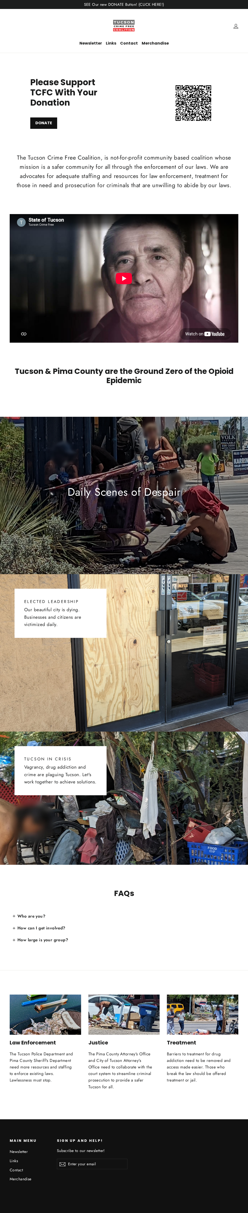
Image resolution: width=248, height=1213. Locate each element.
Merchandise (155, 43)
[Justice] (124, 1015)
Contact (129, 43)
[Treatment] (202, 1015)
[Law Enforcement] (45, 1015)
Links (111, 43)
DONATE (43, 123)
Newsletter (90, 43)
